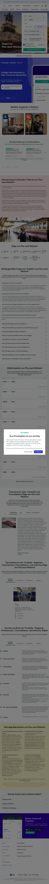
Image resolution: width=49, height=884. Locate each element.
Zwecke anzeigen (28, 451)
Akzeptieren (38, 451)
